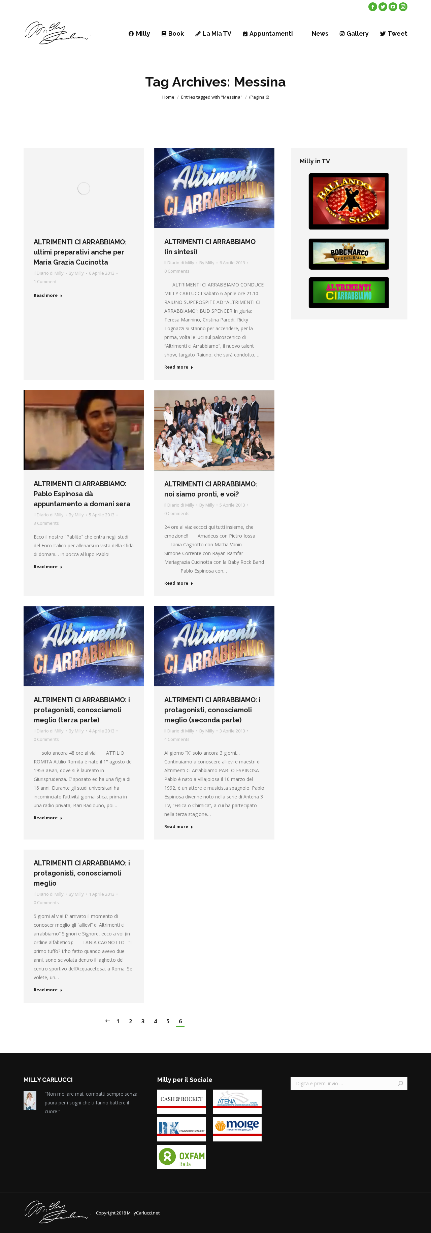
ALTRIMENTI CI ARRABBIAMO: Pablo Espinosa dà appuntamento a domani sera (82, 494)
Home (168, 97)
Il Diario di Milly (49, 273)
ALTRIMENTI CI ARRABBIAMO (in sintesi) (210, 247)
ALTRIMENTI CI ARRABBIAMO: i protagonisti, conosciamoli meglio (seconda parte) (212, 710)
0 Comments (177, 271)
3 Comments (46, 523)
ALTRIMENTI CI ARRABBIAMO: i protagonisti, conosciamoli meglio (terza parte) (82, 710)
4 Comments (177, 739)
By (76, 273)
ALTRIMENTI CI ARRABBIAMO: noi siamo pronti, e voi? (210, 489)
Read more (46, 295)
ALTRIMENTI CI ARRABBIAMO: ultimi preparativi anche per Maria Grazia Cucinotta (80, 252)
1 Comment (45, 281)
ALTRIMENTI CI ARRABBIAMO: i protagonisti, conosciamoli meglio (82, 873)
